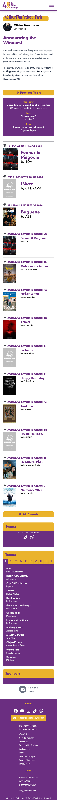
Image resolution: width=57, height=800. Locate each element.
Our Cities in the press (28, 756)
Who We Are (23, 734)
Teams (10, 555)
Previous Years (30, 92)
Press (21, 753)
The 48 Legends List (28, 726)
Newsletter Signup (33, 689)
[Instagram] (25, 537)
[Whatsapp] (32, 537)
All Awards (31, 514)
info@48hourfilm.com (27, 791)
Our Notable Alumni (28, 729)
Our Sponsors (24, 749)
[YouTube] (22, 711)
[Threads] (41, 711)
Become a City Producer (28, 745)
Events (10, 527)
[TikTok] (35, 711)
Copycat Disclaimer (27, 760)
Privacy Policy (24, 764)
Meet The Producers (26, 738)
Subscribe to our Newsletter (31, 718)
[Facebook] (16, 711)
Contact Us (23, 742)
